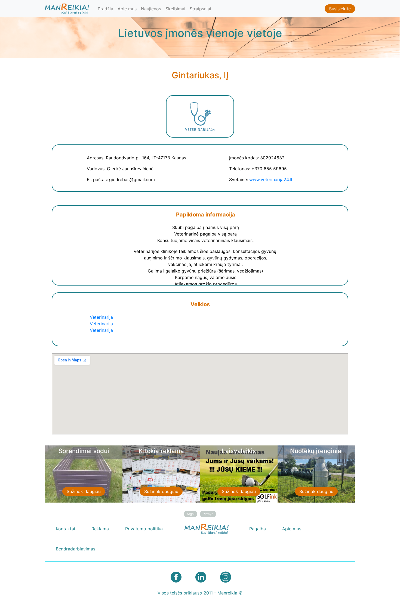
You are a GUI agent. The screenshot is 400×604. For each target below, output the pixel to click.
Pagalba (257, 528)
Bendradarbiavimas (75, 549)
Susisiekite (340, 8)
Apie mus (127, 8)
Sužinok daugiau (84, 491)
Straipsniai (200, 8)
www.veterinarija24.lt (271, 179)
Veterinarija (101, 317)
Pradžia (105, 8)
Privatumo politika (144, 528)
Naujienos (151, 8)
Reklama (100, 528)
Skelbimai (175, 8)
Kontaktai (65, 528)
